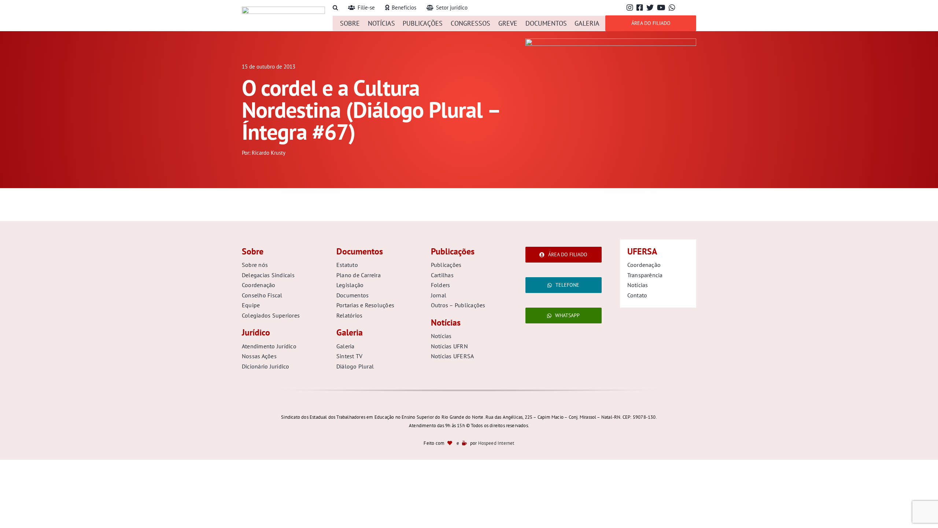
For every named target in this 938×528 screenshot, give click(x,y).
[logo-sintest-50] (283, 10)
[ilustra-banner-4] (610, 41)
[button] (335, 8)
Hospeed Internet (496, 443)
